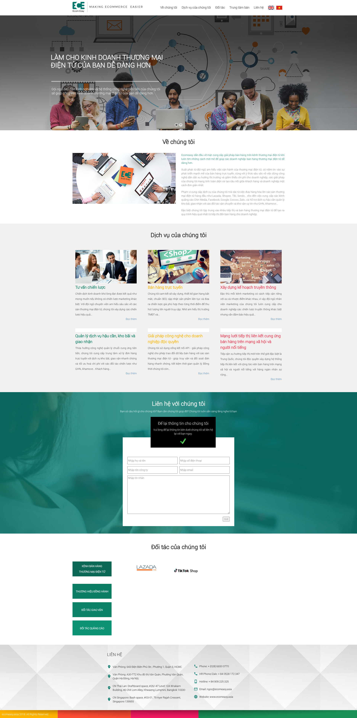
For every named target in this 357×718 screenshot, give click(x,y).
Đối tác (220, 7)
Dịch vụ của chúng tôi (196, 7)
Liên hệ (259, 7)
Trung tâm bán (239, 7)
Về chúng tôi (168, 7)
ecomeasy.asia (10, 714)
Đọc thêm (131, 319)
